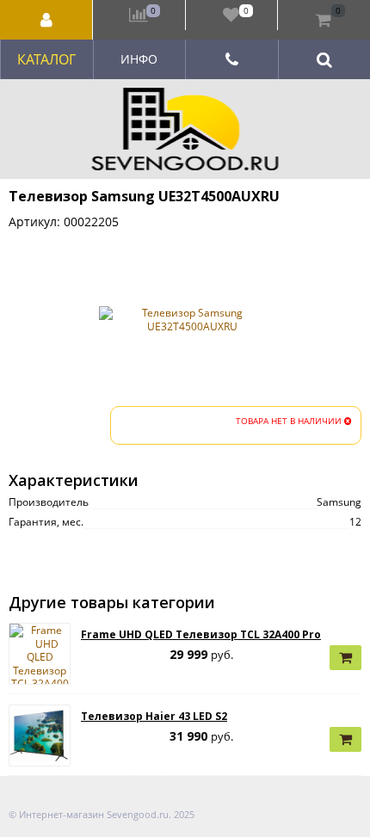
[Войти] (46, 20)
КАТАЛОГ (46, 59)
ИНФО (138, 59)
